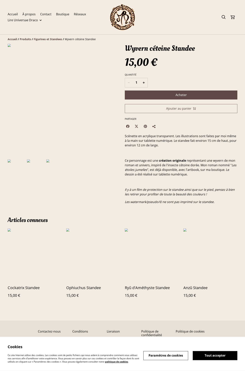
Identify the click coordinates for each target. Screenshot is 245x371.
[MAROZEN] (122, 17)
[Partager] (154, 126)
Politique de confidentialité (151, 333)
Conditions (80, 331)
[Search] (223, 17)
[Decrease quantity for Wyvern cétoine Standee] (129, 82)
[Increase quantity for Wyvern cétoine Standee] (144, 82)
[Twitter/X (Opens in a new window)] (136, 126)
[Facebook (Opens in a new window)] (128, 126)
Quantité (130, 74)
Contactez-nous (49, 331)
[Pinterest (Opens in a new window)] (145, 126)
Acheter (181, 95)
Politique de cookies (190, 331)
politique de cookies (116, 361)
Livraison (113, 331)
